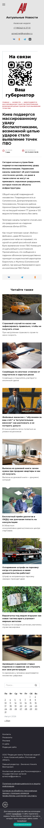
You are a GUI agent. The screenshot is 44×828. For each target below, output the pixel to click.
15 (30, 703)
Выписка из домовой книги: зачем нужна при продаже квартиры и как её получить (21, 471)
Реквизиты (7, 737)
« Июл (7, 721)
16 (35, 703)
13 (21, 703)
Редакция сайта (9, 747)
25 (11, 709)
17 (5, 706)
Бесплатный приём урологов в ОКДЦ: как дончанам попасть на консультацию (19, 519)
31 (5, 712)
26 (16, 709)
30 (36, 709)
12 (15, 703)
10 (6, 703)
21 (26, 706)
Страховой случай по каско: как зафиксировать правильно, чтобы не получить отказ (21, 326)
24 (6, 709)
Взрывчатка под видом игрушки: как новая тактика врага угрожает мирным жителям (21, 618)
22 (31, 706)
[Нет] (41, 818)
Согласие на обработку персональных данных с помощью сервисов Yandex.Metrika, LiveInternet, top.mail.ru (19, 793)
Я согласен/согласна (23, 824)
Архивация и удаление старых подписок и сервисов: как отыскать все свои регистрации (21, 667)
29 (31, 709)
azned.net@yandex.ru (22, 33)
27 (21, 709)
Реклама (6, 741)
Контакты (6, 734)
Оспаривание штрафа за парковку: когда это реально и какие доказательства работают (20, 570)
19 (15, 706)
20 (21, 706)
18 (11, 706)
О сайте (5, 744)
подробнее (17, 814)
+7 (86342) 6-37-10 (22, 28)
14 (26, 703)
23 (36, 706)
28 (26, 709)
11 (10, 703)
